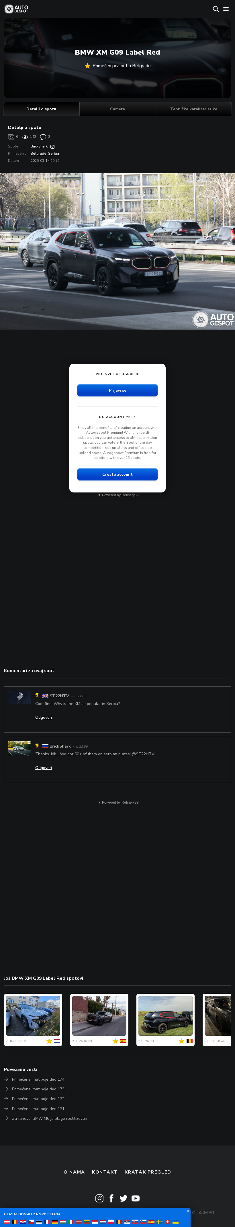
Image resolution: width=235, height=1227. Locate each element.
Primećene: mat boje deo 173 (38, 1089)
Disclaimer (199, 1213)
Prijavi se (117, 390)
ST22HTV (59, 696)
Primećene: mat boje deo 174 (38, 1079)
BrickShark (39, 146)
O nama (74, 1172)
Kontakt (104, 1172)
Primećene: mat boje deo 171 (38, 1109)
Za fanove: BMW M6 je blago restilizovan (49, 1118)
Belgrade (38, 153)
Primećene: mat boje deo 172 (38, 1098)
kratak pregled (148, 1172)
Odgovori (43, 717)
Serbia (53, 153)
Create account (117, 474)
